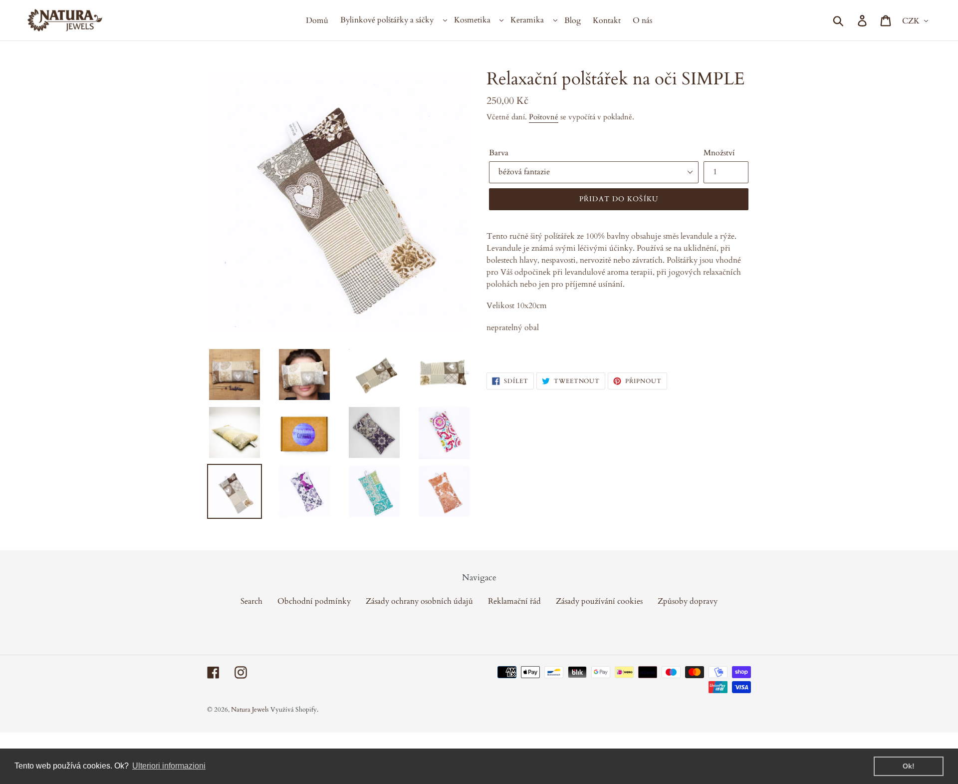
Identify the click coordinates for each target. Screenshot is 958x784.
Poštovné (543, 117)
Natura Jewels (249, 709)
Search (251, 601)
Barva (498, 152)
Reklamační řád (514, 601)
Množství (719, 152)
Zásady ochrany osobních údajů (419, 601)
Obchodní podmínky (314, 601)
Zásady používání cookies (599, 601)
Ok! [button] (909, 766)
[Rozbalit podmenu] (444, 20)
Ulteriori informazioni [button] (169, 766)
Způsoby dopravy (688, 601)
